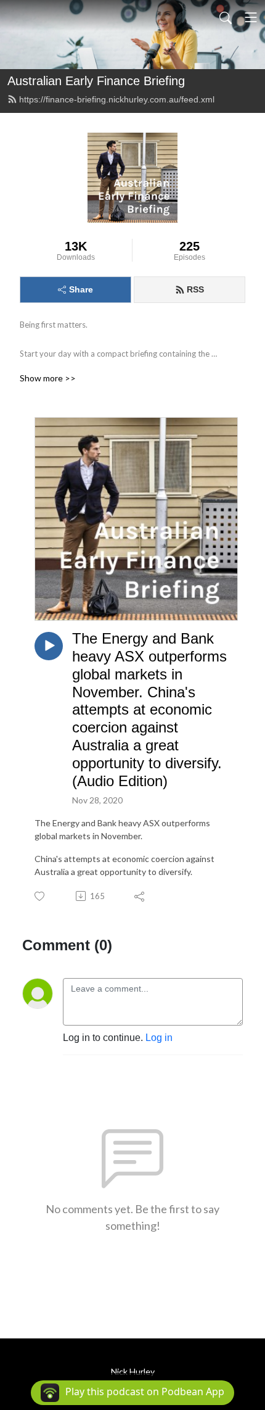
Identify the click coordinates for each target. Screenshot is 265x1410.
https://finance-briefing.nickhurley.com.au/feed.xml (116, 99)
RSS (195, 289)
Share (81, 289)
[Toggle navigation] (251, 17)
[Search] (225, 17)
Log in (159, 1037)
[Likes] (40, 896)
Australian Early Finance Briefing (96, 81)
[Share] (140, 896)
